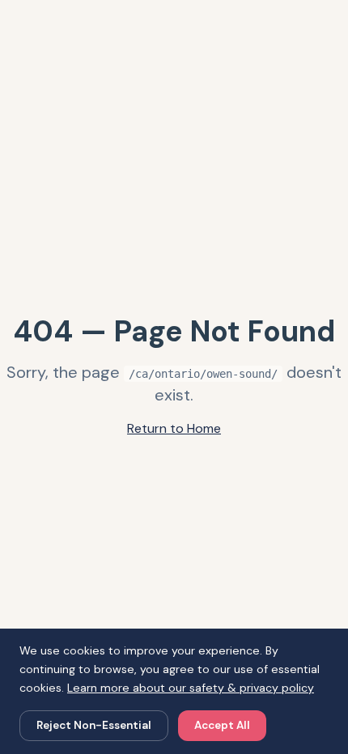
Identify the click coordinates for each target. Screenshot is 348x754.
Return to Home (174, 428)
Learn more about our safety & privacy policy (190, 687)
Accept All (222, 725)
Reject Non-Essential (93, 725)
